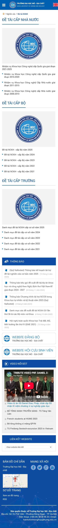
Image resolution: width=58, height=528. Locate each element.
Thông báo (17, 261)
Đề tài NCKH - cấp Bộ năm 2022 (19, 165)
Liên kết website (21, 439)
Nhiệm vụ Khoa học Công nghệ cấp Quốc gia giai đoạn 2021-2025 (28, 68)
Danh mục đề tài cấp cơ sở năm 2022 (22, 243)
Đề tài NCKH (23, 14)
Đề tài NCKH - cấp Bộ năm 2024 (19, 154)
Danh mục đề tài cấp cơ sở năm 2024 (22, 232)
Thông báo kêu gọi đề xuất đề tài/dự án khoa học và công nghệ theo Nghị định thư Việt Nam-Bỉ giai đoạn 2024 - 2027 (28, 286)
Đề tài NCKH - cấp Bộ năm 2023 (19, 160)
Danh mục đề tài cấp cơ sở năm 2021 (22, 249)
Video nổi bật (18, 363)
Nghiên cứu (11, 14)
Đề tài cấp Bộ (14, 103)
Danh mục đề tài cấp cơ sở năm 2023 (22, 237)
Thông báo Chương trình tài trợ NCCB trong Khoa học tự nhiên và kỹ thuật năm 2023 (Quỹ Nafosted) (28, 300)
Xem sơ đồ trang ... (12, 495)
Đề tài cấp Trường (18, 180)
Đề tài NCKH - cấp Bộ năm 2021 (19, 171)
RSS (5, 499)
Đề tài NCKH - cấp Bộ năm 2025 (17, 149)
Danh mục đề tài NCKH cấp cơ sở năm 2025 (23, 227)
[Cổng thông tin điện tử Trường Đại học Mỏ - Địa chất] (4, 14)
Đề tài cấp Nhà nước (20, 19)
